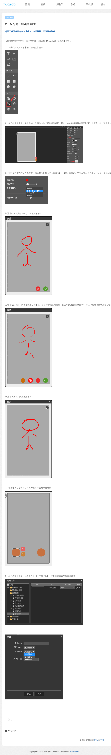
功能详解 (9, 17)
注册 (102, 739)
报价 (103, 4)
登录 (96, 739)
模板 (42, 4)
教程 (73, 4)
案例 (27, 4)
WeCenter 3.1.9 (76, 751)
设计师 (59, 4)
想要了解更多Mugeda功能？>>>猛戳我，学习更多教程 (30, 31)
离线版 (89, 4)
